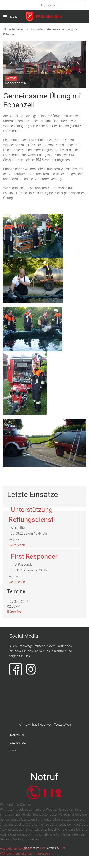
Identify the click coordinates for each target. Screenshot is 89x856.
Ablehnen (24, 848)
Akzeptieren (8, 848)
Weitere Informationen (16, 853)
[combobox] (62, 5)
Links (12, 750)
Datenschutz (17, 742)
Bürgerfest (14, 611)
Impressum (16, 735)
